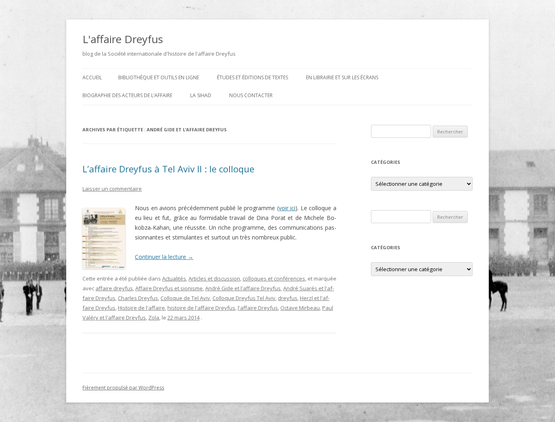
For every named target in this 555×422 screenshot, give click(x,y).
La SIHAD (200, 95)
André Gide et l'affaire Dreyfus (243, 288)
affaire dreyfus (114, 288)
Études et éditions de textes (252, 77)
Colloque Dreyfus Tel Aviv (243, 298)
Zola (153, 317)
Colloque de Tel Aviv (185, 298)
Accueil (92, 77)
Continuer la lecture (164, 257)
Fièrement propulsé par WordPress (123, 387)
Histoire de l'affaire (141, 307)
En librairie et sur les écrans (342, 77)
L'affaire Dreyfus (122, 39)
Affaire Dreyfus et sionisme (169, 288)
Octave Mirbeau (300, 307)
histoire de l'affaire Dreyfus (201, 307)
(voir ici (286, 208)
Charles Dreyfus (138, 298)
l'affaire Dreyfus (258, 307)
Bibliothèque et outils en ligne (158, 77)
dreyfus (287, 298)
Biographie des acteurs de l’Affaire (127, 95)
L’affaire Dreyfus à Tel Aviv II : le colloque (168, 169)
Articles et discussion (214, 278)
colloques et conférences (274, 278)
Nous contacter (251, 95)
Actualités (174, 278)
